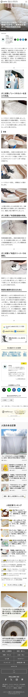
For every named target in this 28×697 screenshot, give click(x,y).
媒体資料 (20, 688)
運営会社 (15, 688)
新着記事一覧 (21, 662)
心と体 (7, 659)
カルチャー (21, 659)
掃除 (11, 400)
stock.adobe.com (23, 29)
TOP (2, 406)
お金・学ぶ (21, 655)
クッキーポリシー (8, 688)
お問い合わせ (5, 684)
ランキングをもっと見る (15, 585)
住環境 (4, 400)
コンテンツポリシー (11, 686)
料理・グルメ (7, 655)
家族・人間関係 (7, 651)
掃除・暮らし (7, 406)
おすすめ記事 (22, 684)
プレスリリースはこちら (13, 684)
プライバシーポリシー (20, 686)
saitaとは (14, 666)
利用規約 (4, 686)
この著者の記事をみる (21, 378)
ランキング (7, 662)
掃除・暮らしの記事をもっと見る (14, 496)
